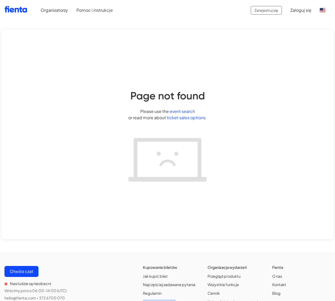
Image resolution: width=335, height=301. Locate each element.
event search (182, 111)
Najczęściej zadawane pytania (169, 284)
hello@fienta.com (20, 298)
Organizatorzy (54, 10)
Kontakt (279, 284)
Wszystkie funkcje (223, 284)
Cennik (214, 293)
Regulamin (152, 293)
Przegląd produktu (224, 276)
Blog (276, 293)
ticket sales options (186, 117)
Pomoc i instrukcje (94, 10)
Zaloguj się (300, 10)
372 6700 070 (52, 298)
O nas (277, 276)
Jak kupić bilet (155, 276)
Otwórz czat (21, 271)
